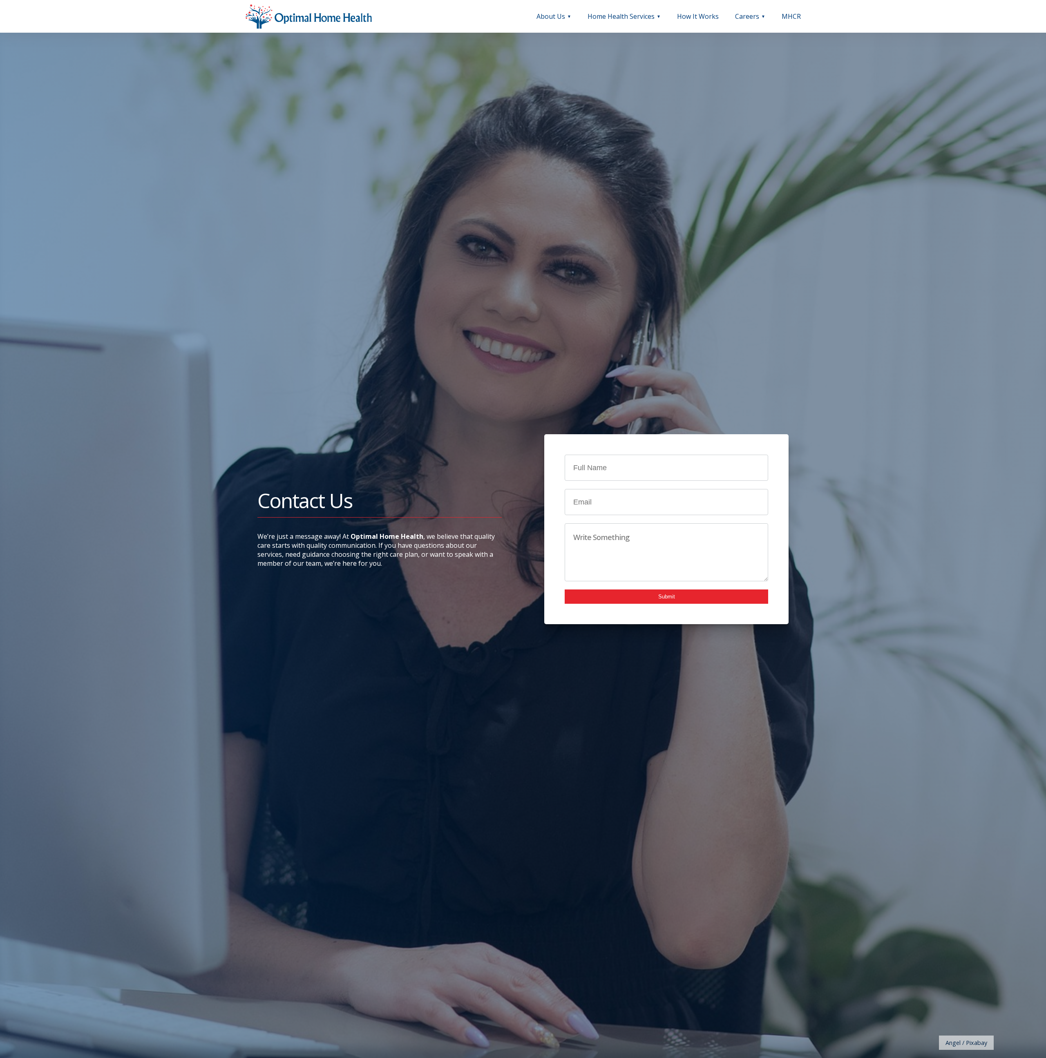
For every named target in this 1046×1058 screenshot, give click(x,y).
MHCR (791, 16)
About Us (550, 16)
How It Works (698, 16)
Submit (666, 597)
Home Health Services (621, 16)
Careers (747, 16)
